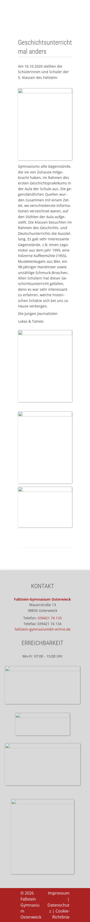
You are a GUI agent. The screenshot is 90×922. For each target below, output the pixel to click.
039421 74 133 (50, 618)
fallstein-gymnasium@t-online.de (42, 629)
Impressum (59, 893)
